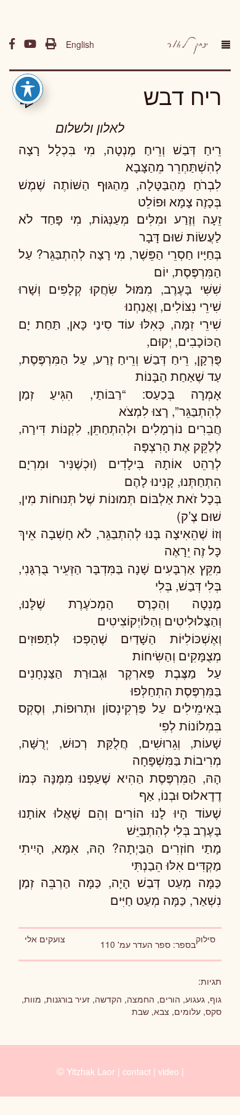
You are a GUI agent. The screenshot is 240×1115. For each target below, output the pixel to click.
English (80, 44)
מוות (32, 999)
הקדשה (108, 999)
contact (136, 1071)
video (168, 1071)
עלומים (187, 1011)
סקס (214, 1011)
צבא (161, 1011)
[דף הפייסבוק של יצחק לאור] (12, 44)
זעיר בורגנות (68, 999)
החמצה (140, 999)
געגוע (195, 999)
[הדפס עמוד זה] (51, 44)
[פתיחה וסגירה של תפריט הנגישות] (27, 89)
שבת (140, 1011)
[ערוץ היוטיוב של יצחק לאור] (30, 44)
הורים (169, 999)
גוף (216, 999)
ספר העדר (151, 944)
